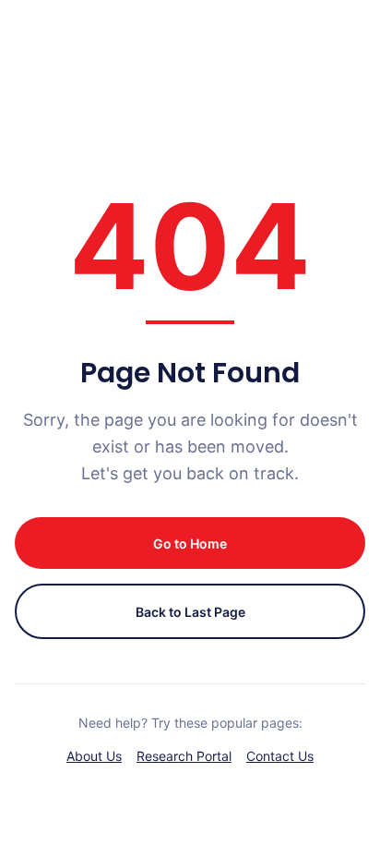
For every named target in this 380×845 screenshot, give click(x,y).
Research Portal (184, 756)
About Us (94, 756)
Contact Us (280, 756)
